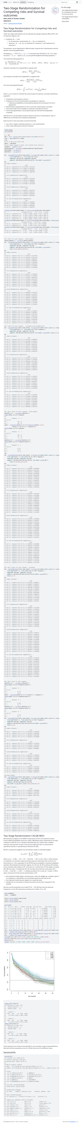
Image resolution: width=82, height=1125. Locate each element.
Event (16, 155)
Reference (16, 2)
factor (12, 898)
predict (12, 931)
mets (5, 2)
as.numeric (18, 413)
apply (11, 138)
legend (6, 942)
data (6, 893)
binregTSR (11, 155)
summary (7, 1003)
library (7, 130)
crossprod (33, 210)
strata (45, 160)
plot (6, 937)
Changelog (30, 2)
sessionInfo (8, 1056)
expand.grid (20, 931)
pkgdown (72, 1121)
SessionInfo (65, 21)
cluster (35, 155)
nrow (33, 425)
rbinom (14, 146)
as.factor (19, 148)
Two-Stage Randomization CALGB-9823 (70, 18)
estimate (7, 210)
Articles (22, 2)
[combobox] (68, 2)
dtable (6, 415)
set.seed (7, 131)
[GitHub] (77, 2)
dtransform (13, 425)
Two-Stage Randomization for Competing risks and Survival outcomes (70, 12)
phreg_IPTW (12, 930)
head (6, 905)
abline (6, 940)
